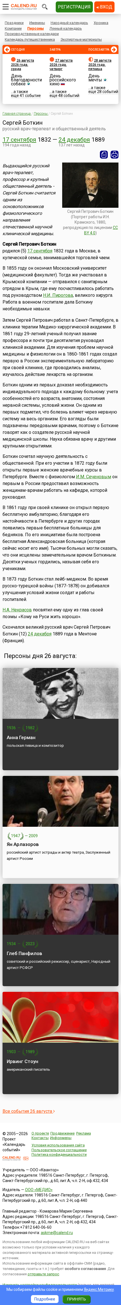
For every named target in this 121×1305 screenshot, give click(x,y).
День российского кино (63, 79)
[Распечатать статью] (114, 155)
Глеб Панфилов (24, 953)
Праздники (14, 23)
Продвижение (62, 1133)
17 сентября (19, 139)
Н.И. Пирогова (58, 295)
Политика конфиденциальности (59, 1154)
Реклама (83, 1133)
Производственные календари (32, 34)
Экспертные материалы (81, 39)
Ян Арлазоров (23, 844)
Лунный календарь (66, 28)
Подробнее (44, 1299)
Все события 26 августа (28, 1111)
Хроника (101, 23)
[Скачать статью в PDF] (104, 155)
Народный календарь (69, 23)
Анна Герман (21, 737)
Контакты (40, 1138)
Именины (37, 23)
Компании (13, 28)
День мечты (95, 78)
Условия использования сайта (58, 1145)
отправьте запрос (43, 1274)
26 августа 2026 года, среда (22, 65)
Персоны (35, 28)
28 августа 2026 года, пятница (99, 65)
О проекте (40, 1133)
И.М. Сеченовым (93, 476)
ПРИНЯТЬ (76, 1299)
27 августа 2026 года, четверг (61, 65)
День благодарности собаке (26, 79)
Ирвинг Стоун (22, 1061)
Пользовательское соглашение (59, 1150)
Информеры (60, 1138)
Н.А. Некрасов (17, 610)
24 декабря (74, 139)
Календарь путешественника (30, 39)
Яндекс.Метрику (99, 1289)
